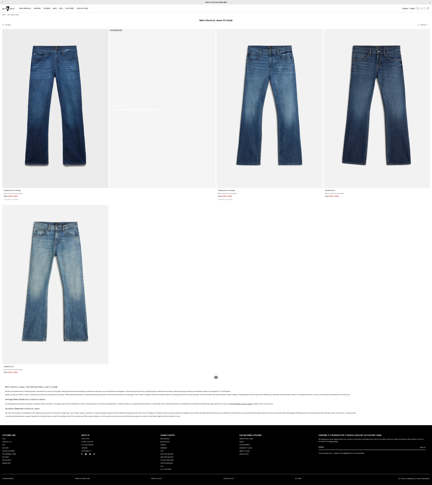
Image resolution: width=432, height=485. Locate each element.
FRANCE (163, 445)
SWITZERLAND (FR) (166, 454)
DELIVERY (5, 448)
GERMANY (163, 448)
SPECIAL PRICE (82, 8)
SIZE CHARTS (6, 460)
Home (3, 14)
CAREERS (84, 448)
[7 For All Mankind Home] (8, 8)
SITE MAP (298, 478)
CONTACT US (6, 442)
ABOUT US (85, 435)
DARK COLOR (244, 454)
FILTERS (8, 25)
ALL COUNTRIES (165, 469)
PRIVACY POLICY (156, 478)
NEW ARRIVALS (25, 8)
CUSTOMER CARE (9, 435)
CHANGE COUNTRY (167, 435)
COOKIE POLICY (228, 478)
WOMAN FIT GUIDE (246, 448)
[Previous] (2, 2)
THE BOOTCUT (330, 190)
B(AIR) (241, 442)
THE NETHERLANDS (167, 460)
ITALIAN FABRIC (245, 445)
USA (161, 466)
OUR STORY (85, 439)
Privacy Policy (333, 441)
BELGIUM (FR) (164, 442)
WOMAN (47, 8)
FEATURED (70, 8)
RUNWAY (37, 8)
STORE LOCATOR (87, 442)
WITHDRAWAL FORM (9, 454)
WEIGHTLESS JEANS (246, 439)
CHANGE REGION (8, 478)
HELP (4, 439)
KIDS (61, 8)
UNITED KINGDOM (166, 463)
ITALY (162, 451)
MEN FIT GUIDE (245, 451)
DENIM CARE (6, 463)
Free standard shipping (210, 2)
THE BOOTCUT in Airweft (12, 190)
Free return (227, 2)
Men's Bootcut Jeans (13, 14)
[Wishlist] (424, 8)
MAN (55, 8)
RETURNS (5, 457)
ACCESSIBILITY (86, 451)
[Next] (429, 2)
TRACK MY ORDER (8, 451)
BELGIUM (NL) (165, 439)
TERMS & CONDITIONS (82, 478)
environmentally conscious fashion (241, 404)
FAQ (3, 445)
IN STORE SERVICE (87, 445)
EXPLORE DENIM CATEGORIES (251, 435)
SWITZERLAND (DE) (166, 457)
